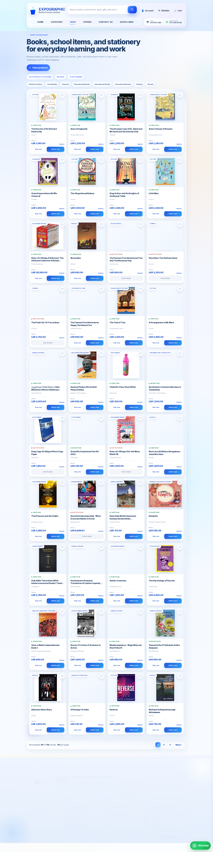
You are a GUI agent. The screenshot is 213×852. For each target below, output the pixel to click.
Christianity (52, 84)
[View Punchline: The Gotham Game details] (165, 236)
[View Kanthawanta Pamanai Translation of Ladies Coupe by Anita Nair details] (87, 558)
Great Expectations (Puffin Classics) (44, 194)
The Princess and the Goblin (44, 516)
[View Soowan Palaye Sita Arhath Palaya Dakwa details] (87, 365)
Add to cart (55, 149)
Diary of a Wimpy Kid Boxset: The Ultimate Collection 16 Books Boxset (47, 259)
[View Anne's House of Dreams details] (165, 107)
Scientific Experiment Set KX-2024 (85, 452)
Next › (179, 745)
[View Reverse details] (126, 687)
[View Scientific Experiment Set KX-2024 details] (87, 429)
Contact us (75, 816)
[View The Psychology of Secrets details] (165, 558)
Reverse (114, 709)
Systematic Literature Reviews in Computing (165, 388)
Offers (87, 22)
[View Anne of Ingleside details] (87, 107)
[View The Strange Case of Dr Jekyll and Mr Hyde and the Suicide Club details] (126, 107)
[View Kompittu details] (165, 494)
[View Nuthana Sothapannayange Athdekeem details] (165, 687)
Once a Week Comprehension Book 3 (45, 646)
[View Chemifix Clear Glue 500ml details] (126, 365)
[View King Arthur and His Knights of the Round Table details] (126, 171)
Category (57, 22)
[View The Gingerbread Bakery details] (87, 171)
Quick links (126, 22)
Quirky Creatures (118, 580)
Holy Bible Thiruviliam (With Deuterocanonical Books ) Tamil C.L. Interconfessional (46, 582)
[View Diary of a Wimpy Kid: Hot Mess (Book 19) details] (126, 429)
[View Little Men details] (165, 171)
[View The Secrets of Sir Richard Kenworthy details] (47, 107)
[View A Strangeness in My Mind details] (165, 300)
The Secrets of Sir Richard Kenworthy (44, 130)
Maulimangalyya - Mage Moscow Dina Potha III (126, 646)
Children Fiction (35, 84)
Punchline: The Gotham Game (163, 258)
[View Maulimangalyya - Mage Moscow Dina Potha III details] (126, 623)
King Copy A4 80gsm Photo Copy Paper (47, 452)
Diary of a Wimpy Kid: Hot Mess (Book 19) (125, 452)
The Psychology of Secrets (162, 580)
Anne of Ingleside (79, 129)
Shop (73, 22)
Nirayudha (76, 258)
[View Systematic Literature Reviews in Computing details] (165, 365)
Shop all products (39, 808)
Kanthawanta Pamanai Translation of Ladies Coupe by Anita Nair (85, 582)
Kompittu (153, 516)
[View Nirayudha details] (87, 236)
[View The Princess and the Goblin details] (47, 494)
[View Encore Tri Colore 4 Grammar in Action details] (87, 623)
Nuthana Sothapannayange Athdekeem (162, 711)
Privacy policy (76, 820)
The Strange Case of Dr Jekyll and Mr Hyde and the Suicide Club (126, 130)
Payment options (78, 808)
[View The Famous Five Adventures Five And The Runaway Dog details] (126, 236)
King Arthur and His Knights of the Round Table (124, 194)
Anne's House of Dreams (160, 129)
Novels (150, 84)
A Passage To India (80, 709)
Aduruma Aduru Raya (41, 709)
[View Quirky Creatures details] (126, 558)
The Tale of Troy (117, 322)
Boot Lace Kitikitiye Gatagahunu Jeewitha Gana (164, 452)
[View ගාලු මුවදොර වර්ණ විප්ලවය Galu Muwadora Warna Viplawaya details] (47, 365)
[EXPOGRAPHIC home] (42, 778)
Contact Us (106, 22)
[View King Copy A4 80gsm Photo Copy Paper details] (47, 429)
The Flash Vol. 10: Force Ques (45, 322)
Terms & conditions (79, 823)
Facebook (155, 818)
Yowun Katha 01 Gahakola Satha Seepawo (164, 646)
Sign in (112, 808)
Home (40, 22)
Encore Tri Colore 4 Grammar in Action (86, 646)
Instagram (169, 818)
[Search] (132, 10)
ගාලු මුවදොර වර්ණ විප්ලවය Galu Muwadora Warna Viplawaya (45, 388)
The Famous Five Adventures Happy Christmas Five (85, 323)
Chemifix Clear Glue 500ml (123, 387)
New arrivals (37, 812)
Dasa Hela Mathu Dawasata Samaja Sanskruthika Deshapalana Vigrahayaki (123, 517)
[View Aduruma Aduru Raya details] (47, 687)
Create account (116, 805)
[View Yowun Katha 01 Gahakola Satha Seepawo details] (165, 623)
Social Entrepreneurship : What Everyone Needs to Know (86, 517)
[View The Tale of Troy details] (126, 300)
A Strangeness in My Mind (161, 322)
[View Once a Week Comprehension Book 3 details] (47, 623)
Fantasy (139, 84)
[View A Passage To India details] (87, 687)
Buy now (38, 149)
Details (61, 144)
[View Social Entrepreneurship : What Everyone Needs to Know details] (87, 494)
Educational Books (82, 84)
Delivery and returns (79, 805)
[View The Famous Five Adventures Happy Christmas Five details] (87, 300)
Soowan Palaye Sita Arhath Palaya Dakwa (84, 388)
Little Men (154, 193)
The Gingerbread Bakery (82, 193)
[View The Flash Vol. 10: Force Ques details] (47, 300)
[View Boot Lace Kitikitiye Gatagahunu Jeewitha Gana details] (165, 429)
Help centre (75, 812)
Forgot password (117, 812)
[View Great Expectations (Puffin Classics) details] (47, 171)
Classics (65, 84)
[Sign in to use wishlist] (62, 95)
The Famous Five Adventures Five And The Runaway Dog (126, 259)
